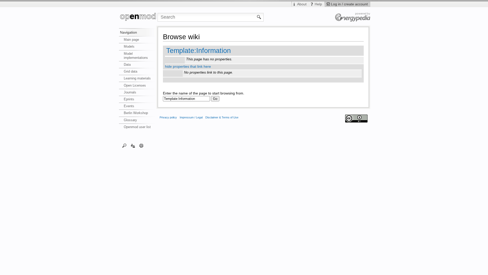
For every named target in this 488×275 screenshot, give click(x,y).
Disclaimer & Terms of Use (221, 117)
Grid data (130, 71)
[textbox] (186, 98)
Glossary (130, 120)
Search (124, 145)
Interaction (133, 145)
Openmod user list (137, 127)
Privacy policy (168, 117)
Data (127, 64)
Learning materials (137, 78)
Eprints (129, 99)
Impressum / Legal (191, 117)
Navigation (128, 32)
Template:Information (198, 50)
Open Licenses (135, 85)
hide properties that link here (188, 66)
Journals (130, 92)
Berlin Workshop (136, 113)
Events (129, 106)
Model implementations (136, 56)
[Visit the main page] (138, 17)
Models (129, 46)
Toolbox (141, 145)
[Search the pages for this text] (259, 17)
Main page (131, 40)
